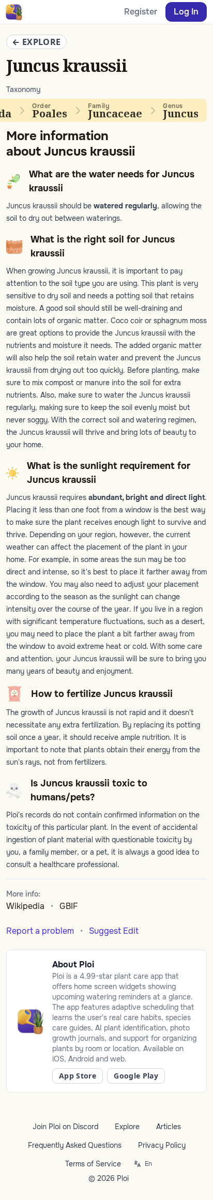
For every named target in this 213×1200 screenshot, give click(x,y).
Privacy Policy (162, 1145)
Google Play (136, 1076)
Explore (127, 1126)
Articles (168, 1126)
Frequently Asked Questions (74, 1145)
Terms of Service (93, 1163)
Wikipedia (25, 906)
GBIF (68, 906)
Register (140, 11)
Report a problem (40, 930)
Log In (186, 11)
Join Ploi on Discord (65, 1126)
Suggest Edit (114, 930)
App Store (77, 1076)
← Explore (36, 42)
